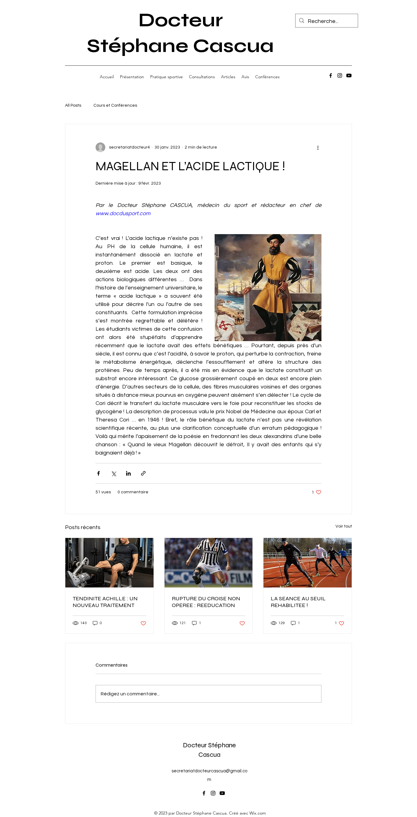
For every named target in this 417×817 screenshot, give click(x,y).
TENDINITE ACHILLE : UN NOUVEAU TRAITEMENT (105, 602)
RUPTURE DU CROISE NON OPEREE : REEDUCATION (206, 602)
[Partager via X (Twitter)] (113, 473)
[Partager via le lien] (143, 473)
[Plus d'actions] (317, 147)
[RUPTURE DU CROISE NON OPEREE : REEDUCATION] (209, 562)
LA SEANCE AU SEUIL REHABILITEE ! (298, 602)
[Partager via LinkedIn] (128, 473)
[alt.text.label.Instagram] (340, 75)
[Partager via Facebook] (98, 473)
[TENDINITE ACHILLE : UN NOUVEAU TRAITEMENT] (109, 562)
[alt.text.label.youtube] (349, 75)
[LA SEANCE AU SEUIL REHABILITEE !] (307, 562)
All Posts (73, 105)
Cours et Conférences (115, 105)
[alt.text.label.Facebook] (331, 75)
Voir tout (343, 526)
